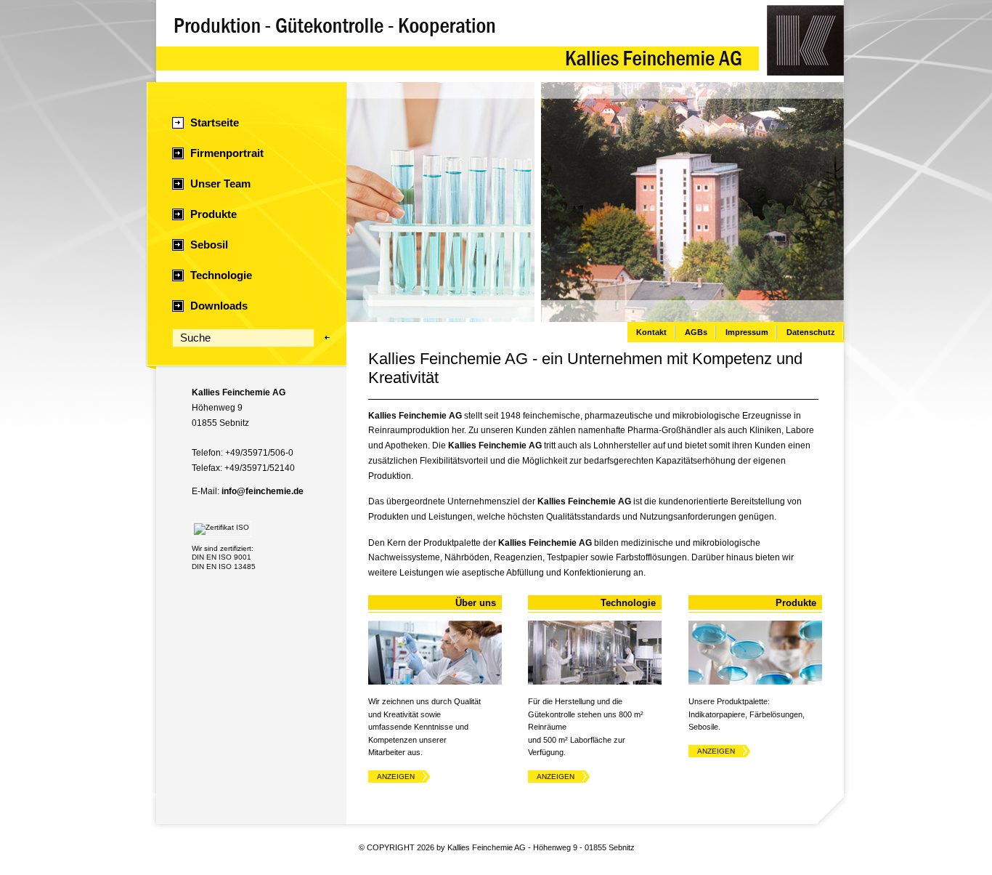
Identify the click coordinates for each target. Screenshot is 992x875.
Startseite (214, 123)
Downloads (219, 306)
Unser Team (220, 184)
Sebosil (209, 245)
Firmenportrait (227, 153)
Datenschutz (810, 332)
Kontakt (651, 332)
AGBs (696, 332)
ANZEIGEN (396, 777)
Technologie (221, 275)
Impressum (746, 332)
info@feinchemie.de (262, 491)
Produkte (213, 214)
